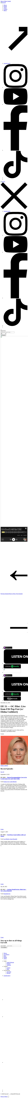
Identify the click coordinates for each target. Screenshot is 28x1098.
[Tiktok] (15, 177)
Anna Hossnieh (13, 839)
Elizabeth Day (7, 893)
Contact (5, 9)
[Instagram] (15, 87)
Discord (8, 973)
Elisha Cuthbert (4, 765)
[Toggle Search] (14, 195)
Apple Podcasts (10, 962)
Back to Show (12, 593)
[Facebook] (15, 150)
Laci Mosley (7, 839)
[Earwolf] (3, 2)
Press (8, 969)
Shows (5, 5)
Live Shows (6, 954)
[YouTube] (15, 104)
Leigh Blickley (13, 781)
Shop (5, 955)
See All (2, 772)
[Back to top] (8, 1096)
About (5, 7)
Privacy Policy (4, 1096)
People (5, 6)
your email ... (4, 945)
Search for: (3, 330)
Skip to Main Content (6, 1)
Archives (9, 965)
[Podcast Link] (8, 648)
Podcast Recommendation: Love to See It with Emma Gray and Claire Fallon (14, 778)
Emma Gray (7, 781)
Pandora (8, 963)
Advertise (9, 971)
